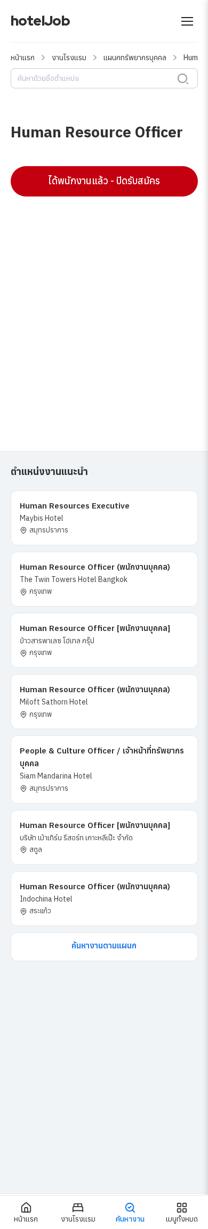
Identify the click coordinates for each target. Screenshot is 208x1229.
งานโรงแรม (69, 57)
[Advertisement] (104, 311)
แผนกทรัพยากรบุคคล (134, 57)
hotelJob (40, 21)
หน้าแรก (23, 57)
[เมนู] (187, 21)
